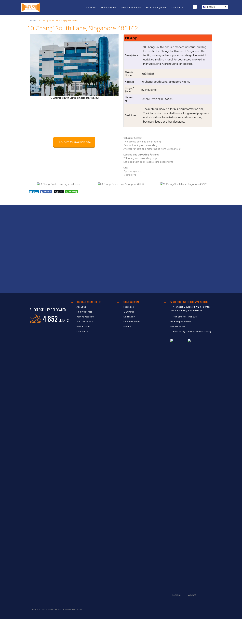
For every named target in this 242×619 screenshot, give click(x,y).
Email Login (129, 316)
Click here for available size (74, 142)
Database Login (131, 321)
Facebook (128, 306)
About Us (91, 7)
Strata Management (156, 7)
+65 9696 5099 (178, 326)
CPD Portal (128, 311)
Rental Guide (83, 326)
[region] (121, 249)
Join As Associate (85, 316)
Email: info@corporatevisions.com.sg (192, 331)
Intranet (127, 326)
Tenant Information (131, 7)
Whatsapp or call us (180, 321)
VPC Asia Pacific (85, 321)
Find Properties (108, 7)
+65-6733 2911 (190, 316)
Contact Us (177, 7)
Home (33, 20)
